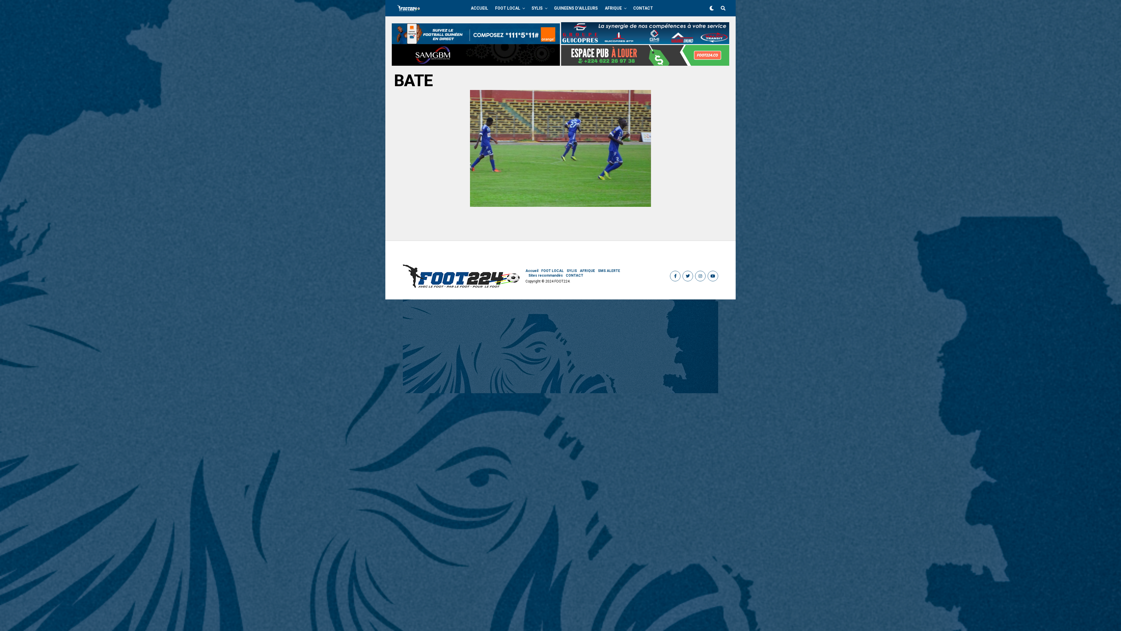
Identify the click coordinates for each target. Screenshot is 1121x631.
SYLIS (537, 8)
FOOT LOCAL (507, 8)
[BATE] (560, 205)
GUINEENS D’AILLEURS (576, 8)
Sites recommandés (545, 275)
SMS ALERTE (609, 271)
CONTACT (643, 8)
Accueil (479, 8)
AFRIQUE (613, 8)
